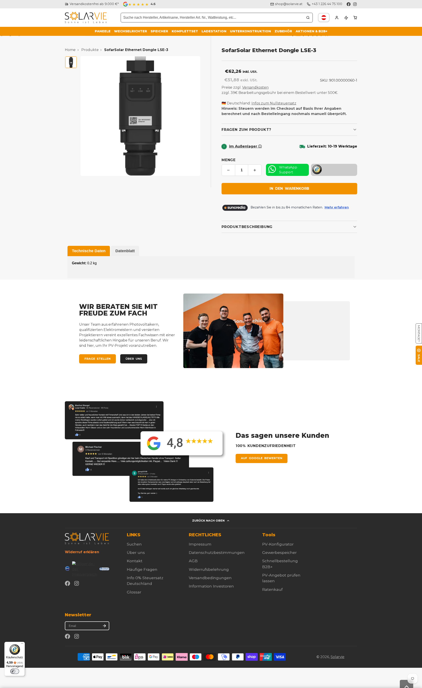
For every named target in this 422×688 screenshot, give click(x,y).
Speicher (159, 31)
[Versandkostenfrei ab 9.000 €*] (92, 4)
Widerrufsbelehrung (209, 569)
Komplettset (185, 31)
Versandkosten (255, 87)
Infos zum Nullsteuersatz (273, 103)
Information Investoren (211, 586)
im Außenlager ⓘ (245, 146)
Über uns (134, 358)
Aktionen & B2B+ (311, 31)
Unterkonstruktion (250, 31)
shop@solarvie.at (288, 4)
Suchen (134, 544)
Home (70, 50)
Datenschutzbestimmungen (217, 552)
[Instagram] (355, 4)
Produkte (90, 50)
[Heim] (86, 17)
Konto (337, 18)
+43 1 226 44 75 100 (327, 4)
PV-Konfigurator (278, 544)
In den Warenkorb (289, 188)
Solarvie (337, 657)
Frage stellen (97, 358)
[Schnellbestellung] (346, 18)
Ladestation (214, 31)
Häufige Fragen (142, 569)
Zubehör (283, 31)
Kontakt (134, 560)
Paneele (103, 31)
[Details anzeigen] (87, 538)
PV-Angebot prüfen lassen (281, 578)
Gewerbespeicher (279, 552)
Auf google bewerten (261, 458)
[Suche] (308, 17)
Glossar (134, 592)
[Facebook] (349, 4)
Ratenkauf (272, 589)
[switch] (14, 671)
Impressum (200, 544)
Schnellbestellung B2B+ (280, 563)
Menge (229, 160)
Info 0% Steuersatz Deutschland (145, 580)
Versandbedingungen (210, 577)
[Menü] (22, 644)
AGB (193, 560)
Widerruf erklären (82, 552)
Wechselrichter (130, 31)
